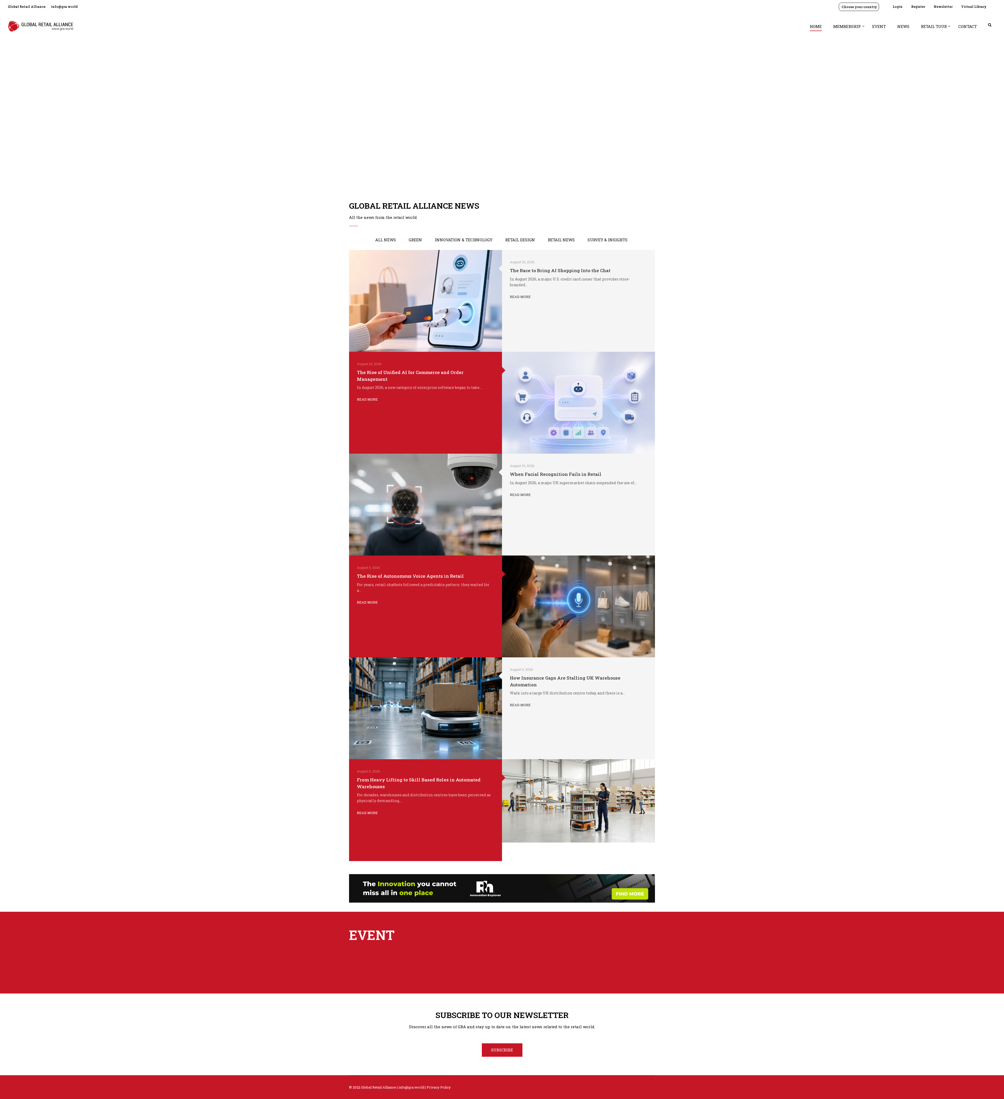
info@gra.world (64, 6)
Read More (520, 296)
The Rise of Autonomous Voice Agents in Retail (410, 576)
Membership (847, 26)
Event (879, 26)
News (903, 26)
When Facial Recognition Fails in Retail (555, 474)
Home (816, 26)
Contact (967, 26)
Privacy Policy (439, 1087)
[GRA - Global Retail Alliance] (40, 28)
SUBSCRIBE (502, 1050)
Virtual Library (973, 6)
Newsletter (943, 6)
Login (898, 6)
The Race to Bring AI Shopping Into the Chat (560, 270)
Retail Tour (934, 26)
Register (918, 6)
